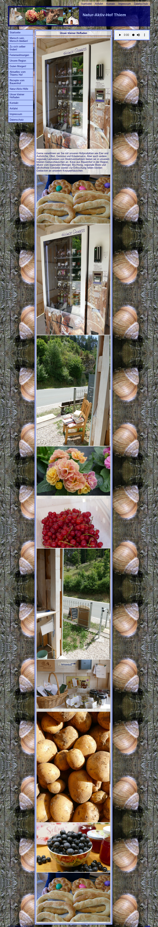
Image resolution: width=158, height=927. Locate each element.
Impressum (124, 3)
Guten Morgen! (18, 66)
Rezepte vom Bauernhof (17, 82)
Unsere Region (18, 60)
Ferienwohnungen (19, 55)
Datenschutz (141, 3)
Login (147, 926)
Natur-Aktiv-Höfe (19, 88)
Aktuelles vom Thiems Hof (18, 73)
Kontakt (110, 3)
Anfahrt (99, 3)
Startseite (86, 3)
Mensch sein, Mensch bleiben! (19, 39)
